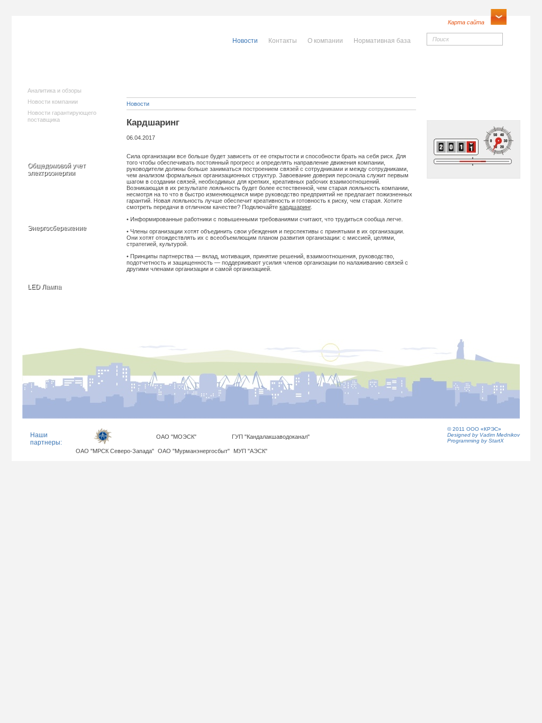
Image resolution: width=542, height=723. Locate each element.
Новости (138, 104)
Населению (294, 67)
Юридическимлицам (388, 71)
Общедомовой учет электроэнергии (57, 169)
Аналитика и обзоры (55, 90)
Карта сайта (466, 22)
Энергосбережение (57, 228)
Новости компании (53, 101)
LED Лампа (44, 287)
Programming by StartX (475, 441)
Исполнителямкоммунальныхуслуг (190, 74)
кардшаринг (295, 207)
